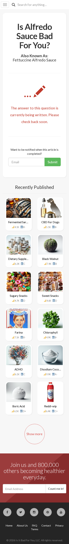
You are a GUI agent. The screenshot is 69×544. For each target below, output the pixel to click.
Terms (34, 529)
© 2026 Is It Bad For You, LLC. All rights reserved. (34, 540)
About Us (22, 525)
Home (9, 525)
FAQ (34, 525)
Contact (46, 525)
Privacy (59, 525)
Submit (53, 162)
